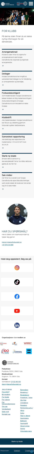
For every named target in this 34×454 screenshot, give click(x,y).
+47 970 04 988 (7, 245)
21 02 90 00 (16, 382)
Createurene (29, 451)
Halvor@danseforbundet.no (12, 242)
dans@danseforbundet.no (11, 384)
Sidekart (17, 451)
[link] (25, 3)
